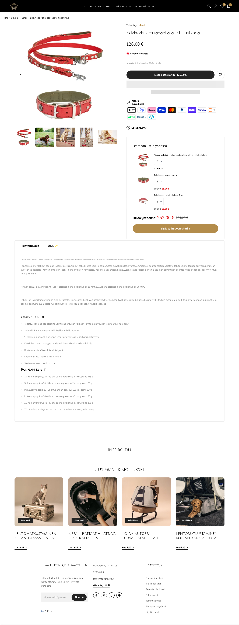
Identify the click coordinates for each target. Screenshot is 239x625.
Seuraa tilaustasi (154, 578)
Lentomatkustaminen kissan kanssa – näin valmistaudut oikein (35, 538)
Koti (5, 17)
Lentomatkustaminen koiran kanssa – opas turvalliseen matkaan (197, 538)
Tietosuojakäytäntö (156, 606)
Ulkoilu (15, 17)
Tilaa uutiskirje (153, 583)
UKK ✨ (53, 246)
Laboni (141, 25)
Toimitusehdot (153, 600)
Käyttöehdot (152, 612)
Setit (24, 17)
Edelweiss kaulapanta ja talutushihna (49, 17)
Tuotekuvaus (30, 246)
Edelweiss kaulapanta (165, 175)
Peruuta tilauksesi (155, 589)
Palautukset (152, 595)
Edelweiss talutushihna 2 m (168, 195)
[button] (175, 84)
